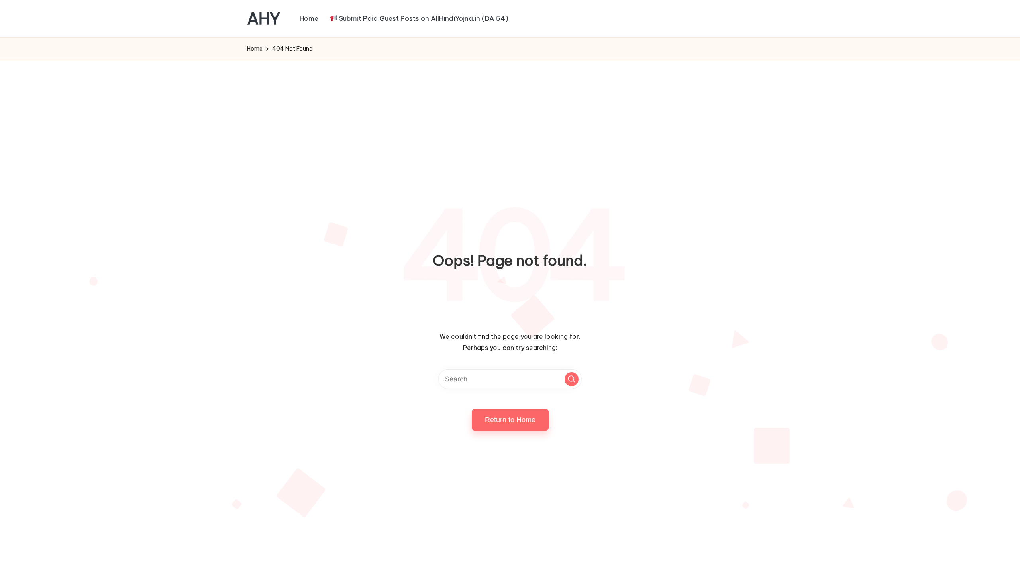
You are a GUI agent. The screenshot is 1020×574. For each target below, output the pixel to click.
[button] (572, 379)
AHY (263, 19)
